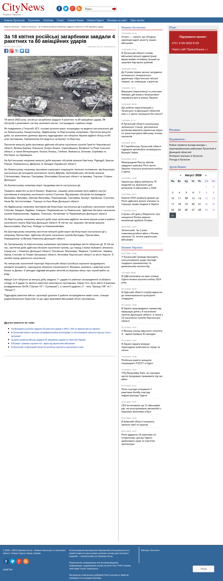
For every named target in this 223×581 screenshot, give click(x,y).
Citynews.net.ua (105, 556)
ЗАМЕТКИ (8, 569)
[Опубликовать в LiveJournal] (17, 51)
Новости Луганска (11, 26)
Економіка (34, 20)
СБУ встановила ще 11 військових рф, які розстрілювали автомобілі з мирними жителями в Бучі (141, 408)
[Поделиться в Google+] (11, 51)
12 (186, 198)
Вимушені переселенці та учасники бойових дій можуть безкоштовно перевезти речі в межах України (141, 94)
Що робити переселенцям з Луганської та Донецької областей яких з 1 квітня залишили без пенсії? (142, 110)
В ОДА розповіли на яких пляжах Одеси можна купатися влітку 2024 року (141, 279)
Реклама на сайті (117, 20)
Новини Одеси (95, 20)
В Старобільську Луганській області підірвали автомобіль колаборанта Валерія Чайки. (141, 149)
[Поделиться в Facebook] (6, 51)
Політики (48, 20)
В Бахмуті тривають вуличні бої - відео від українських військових (43, 343)
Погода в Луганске (179, 159)
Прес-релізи (137, 20)
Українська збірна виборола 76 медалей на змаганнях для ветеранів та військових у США (139, 184)
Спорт (60, 20)
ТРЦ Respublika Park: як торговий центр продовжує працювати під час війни (142, 376)
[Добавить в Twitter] (22, 51)
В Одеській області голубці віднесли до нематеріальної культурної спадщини (141, 295)
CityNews (23, 7)
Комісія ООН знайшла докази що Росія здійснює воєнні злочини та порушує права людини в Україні (140, 200)
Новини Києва (75, 20)
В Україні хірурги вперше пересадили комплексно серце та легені (140, 347)
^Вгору (203, 569)
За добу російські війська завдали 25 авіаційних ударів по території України (48, 339)
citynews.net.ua (95, 46)
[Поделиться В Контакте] (27, 51)
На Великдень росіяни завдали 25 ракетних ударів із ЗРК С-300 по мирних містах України (55, 328)
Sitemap (145, 550)
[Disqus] (60, 404)
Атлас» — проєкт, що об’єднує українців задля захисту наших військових (138, 39)
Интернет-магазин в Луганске (186, 155)
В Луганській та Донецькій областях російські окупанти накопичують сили (47, 346)
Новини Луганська (14, 20)
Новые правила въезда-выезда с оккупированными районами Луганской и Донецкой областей (192, 148)
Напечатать (110, 46)
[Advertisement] (45, 311)
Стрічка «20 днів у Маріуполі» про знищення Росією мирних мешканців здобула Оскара (140, 217)
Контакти (154, 550)
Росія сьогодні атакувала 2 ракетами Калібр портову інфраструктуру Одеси (136, 392)
